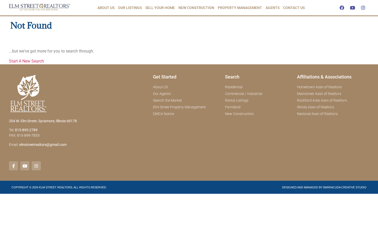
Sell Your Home (160, 8)
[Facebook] (342, 7)
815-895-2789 (26, 130)
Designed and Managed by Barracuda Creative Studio (324, 187)
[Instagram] (363, 7)
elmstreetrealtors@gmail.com (43, 145)
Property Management (240, 8)
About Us (105, 8)
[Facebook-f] (13, 165)
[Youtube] (352, 7)
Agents (273, 8)
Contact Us (294, 8)
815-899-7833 (28, 135)
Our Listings (130, 8)
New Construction (196, 8)
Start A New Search (26, 61)
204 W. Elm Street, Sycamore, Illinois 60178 (43, 121)
